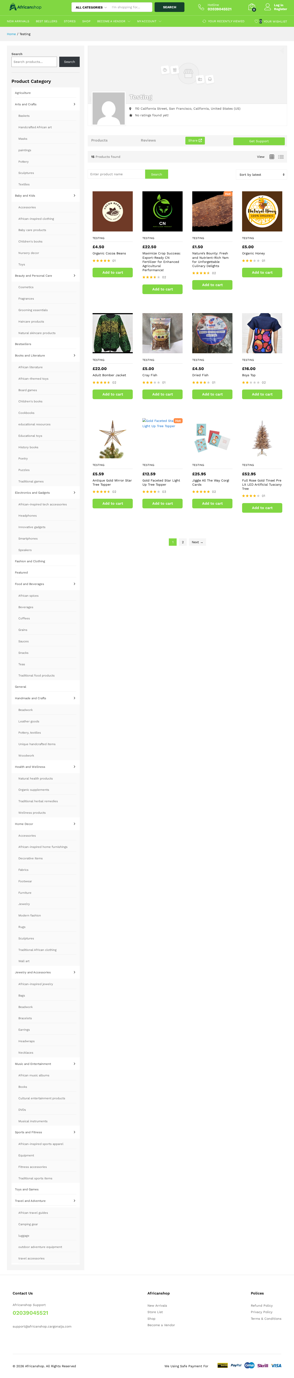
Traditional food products (36, 675)
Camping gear (28, 1224)
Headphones (27, 515)
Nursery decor (28, 253)
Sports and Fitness (28, 1132)
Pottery (23, 161)
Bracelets (25, 1018)
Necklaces (25, 1052)
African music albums (33, 1075)
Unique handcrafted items (37, 744)
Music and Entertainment (33, 1064)
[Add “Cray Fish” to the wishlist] (161, 348)
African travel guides (33, 1212)
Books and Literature (30, 355)
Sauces (23, 641)
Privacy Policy (261, 1312)
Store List (155, 1312)
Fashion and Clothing (30, 561)
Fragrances (26, 298)
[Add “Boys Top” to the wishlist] (261, 348)
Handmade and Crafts (30, 698)
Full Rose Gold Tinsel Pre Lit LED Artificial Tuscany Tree (262, 484)
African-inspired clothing (36, 218)
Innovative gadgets (31, 527)
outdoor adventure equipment (40, 1247)
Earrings (24, 1029)
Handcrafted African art (35, 127)
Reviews (148, 140)
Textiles (24, 184)
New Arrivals (18, 21)
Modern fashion (29, 915)
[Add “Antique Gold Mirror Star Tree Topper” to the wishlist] (112, 453)
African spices (28, 595)
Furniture (24, 892)
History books (28, 447)
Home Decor (24, 824)
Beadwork (25, 710)
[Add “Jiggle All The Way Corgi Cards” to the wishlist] (211, 453)
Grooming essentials (33, 310)
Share (193, 140)
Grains (22, 630)
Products (99, 140)
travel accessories (31, 1258)
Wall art (23, 961)
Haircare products (31, 321)
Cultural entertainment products (41, 1098)
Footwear (25, 881)
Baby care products (32, 230)
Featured (21, 572)
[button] (122, 226)
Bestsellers (23, 344)
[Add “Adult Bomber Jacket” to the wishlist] (112, 348)
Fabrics (23, 869)
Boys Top (249, 375)
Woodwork (26, 755)
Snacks (23, 652)
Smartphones (28, 538)
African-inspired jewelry (35, 984)
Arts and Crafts (26, 104)
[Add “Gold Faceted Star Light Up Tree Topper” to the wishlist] (161, 453)
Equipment (26, 1155)
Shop (86, 21)
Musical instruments (33, 1121)
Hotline (213, 5)
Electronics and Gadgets (32, 492)
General (20, 686)
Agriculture (23, 93)
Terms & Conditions (266, 1318)
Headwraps (26, 1041)
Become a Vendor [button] (111, 21)
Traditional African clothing (37, 950)
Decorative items (30, 858)
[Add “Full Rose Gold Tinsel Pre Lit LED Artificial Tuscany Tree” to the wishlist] (261, 453)
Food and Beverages (29, 584)
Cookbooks (26, 413)
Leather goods (28, 721)
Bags (21, 995)
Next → (197, 542)
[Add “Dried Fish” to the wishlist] (211, 348)
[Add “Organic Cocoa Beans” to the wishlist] (112, 226)
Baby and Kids (25, 195)
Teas (21, 664)
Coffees (24, 618)
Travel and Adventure (30, 1201)
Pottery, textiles (29, 732)
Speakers (25, 550)
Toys (21, 264)
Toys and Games (27, 1189)
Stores (70, 21)
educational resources (34, 424)
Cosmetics (26, 287)
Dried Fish (200, 375)
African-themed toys (33, 378)
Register (280, 9)
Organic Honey (253, 253)
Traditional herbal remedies (38, 801)
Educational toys (30, 435)
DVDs (22, 1109)
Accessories (27, 207)
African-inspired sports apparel (40, 1144)
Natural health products (35, 778)
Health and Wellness (30, 766)
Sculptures (26, 173)
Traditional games (31, 481)
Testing (99, 238)
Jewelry (24, 904)
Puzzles (24, 470)
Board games (27, 390)
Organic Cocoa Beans (109, 253)
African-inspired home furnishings (43, 847)
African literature (30, 367)
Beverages (25, 607)
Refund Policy (262, 1305)
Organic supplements (33, 789)
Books (22, 1086)
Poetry (23, 458)
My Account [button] (146, 21)
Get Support (259, 141)
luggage (23, 1235)
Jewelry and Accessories (33, 972)
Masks (22, 138)
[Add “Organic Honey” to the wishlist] (261, 226)
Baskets (24, 115)
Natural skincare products (37, 333)
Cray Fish (149, 375)
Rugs (21, 927)
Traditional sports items (35, 1178)
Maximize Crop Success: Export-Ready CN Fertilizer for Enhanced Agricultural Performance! (161, 261)
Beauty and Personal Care (33, 275)
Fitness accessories (32, 1167)
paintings (24, 150)
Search (169, 7)
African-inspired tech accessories (42, 504)
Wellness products (32, 812)
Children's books (30, 241)
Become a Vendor (161, 1325)
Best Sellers (46, 21)
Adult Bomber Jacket (109, 375)
